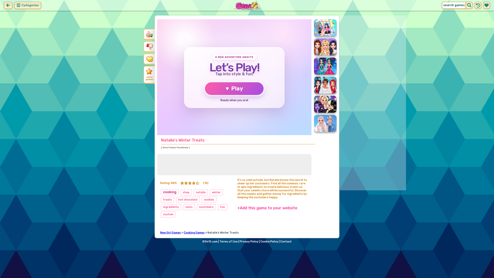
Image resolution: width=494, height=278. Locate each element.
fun (222, 207)
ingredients (171, 207)
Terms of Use (229, 241)
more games (149, 78)
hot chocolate (187, 199)
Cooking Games (194, 232)
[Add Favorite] (150, 59)
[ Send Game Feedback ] (175, 147)
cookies (209, 199)
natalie (201, 192)
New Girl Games (170, 232)
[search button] (469, 5)
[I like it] (150, 34)
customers (206, 207)
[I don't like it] (150, 46)
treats (167, 199)
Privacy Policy (248, 241)
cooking (169, 192)
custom (168, 214)
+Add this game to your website (267, 208)
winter (216, 192)
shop (186, 192)
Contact (286, 241)
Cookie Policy (269, 241)
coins (189, 207)
